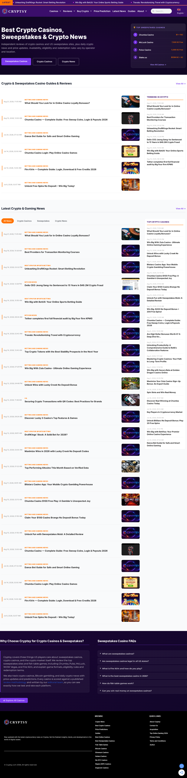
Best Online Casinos (102, 737)
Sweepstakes (43, 221)
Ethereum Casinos (102, 752)
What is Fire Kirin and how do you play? (122, 668)
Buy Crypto (83, 11)
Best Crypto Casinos (102, 726)
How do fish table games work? (118, 683)
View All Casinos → (158, 64)
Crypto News (68, 61)
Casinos (54, 11)
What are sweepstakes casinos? (118, 654)
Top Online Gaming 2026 (159, 733)
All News (8, 221)
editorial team (55, 682)
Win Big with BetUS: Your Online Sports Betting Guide (86, 2)
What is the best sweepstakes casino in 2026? (125, 676)
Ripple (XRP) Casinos (103, 764)
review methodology (14, 682)
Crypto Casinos (44, 61)
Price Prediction (102, 11)
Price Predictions (101, 729)
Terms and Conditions (158, 741)
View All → (181, 83)
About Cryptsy (155, 722)
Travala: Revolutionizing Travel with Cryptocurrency (143, 2)
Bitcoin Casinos (101, 749)
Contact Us (154, 726)
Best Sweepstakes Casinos (105, 741)
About (140, 11)
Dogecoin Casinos (102, 768)
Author (152, 745)
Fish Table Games (101, 745)
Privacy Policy (155, 737)
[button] (142, 654)
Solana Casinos (101, 756)
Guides (131, 11)
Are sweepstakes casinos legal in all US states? (125, 661)
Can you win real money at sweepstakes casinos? (127, 691)
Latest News (119, 11)
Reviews (67, 11)
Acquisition (154, 729)
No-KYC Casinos (101, 760)
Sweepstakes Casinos (16, 61)
